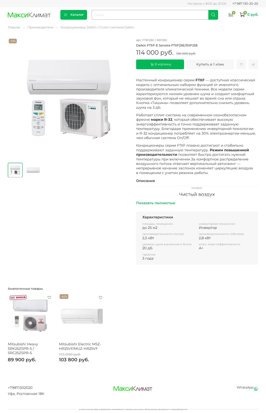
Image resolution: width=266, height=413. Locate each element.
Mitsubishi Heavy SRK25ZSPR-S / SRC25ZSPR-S (23, 348)
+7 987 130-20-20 (245, 3)
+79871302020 (20, 388)
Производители (40, 27)
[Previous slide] (14, 98)
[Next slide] (123, 98)
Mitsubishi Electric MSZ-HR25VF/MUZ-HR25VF (80, 346)
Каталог (77, 15)
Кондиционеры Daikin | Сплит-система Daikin (97, 27)
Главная (14, 27)
